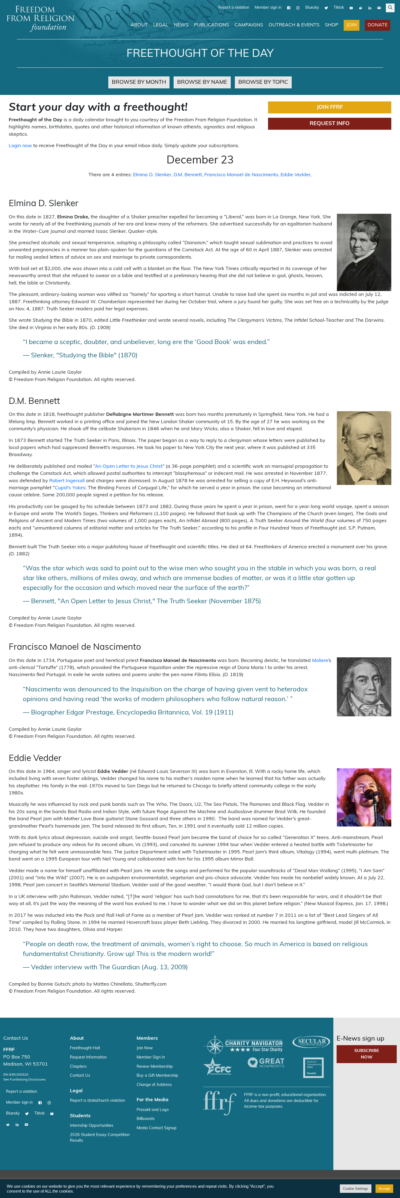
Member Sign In (151, 1057)
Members (147, 1038)
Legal (160, 25)
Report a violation (233, 8)
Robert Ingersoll (67, 481)
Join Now (145, 1048)
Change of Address (154, 1085)
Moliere (320, 660)
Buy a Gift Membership (157, 1076)
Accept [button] (384, 1189)
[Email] (379, 7)
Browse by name (202, 82)
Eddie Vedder (295, 175)
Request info (330, 123)
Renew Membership (155, 1067)
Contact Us (15, 1038)
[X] (326, 7)
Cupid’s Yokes (70, 488)
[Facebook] (288, 7)
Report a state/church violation (97, 1101)
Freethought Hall (85, 1048)
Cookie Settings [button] (355, 1189)
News (181, 25)
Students (80, 1116)
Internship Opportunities (91, 1126)
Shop (331, 25)
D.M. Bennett (188, 175)
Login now (20, 146)
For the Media (152, 1100)
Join (351, 25)
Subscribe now (366, 1054)
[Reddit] (360, 7)
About (139, 25)
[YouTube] (351, 7)
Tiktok (339, 8)
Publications (211, 25)
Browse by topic (263, 82)
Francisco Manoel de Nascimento (241, 175)
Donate (377, 25)
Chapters (78, 1067)
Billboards (146, 1119)
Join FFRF (330, 107)
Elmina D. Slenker (152, 175)
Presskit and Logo (153, 1110)
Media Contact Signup (157, 1128)
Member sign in (268, 8)
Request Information (88, 1057)
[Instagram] (298, 7)
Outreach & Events (294, 25)
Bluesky (312, 8)
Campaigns (249, 25)
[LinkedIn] (369, 7)
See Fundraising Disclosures (24, 1079)
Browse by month (139, 82)
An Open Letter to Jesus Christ (128, 466)
